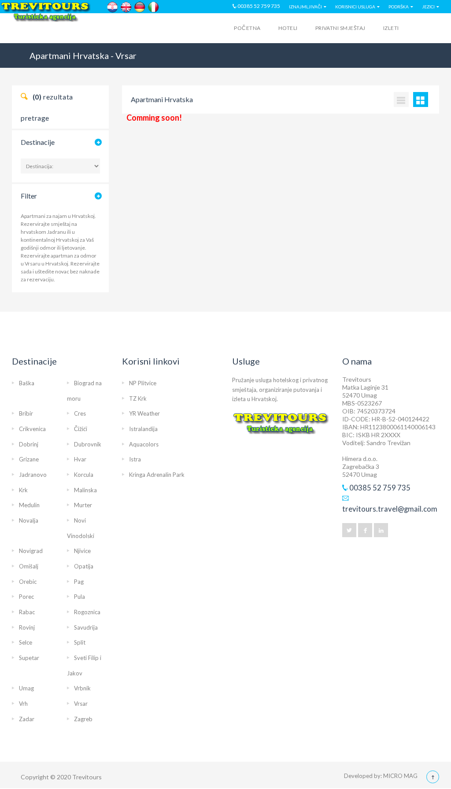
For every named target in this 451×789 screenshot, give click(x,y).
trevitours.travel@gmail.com (389, 509)
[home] (46, 29)
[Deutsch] (140, 7)
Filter (29, 196)
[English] (126, 7)
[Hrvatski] (112, 7)
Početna (247, 28)
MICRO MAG (400, 775)
